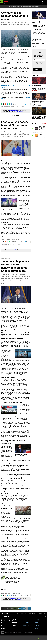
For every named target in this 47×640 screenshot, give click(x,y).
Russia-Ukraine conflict (6, 246)
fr (9, 613)
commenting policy (13, 110)
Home (3, 9)
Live (24, 619)
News (2, 619)
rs (10, 613)
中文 (12, 613)
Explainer (6, 589)
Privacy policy (37, 620)
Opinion (13, 620)
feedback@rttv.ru (20, 111)
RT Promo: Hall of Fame (39, 623)
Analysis (14, 619)
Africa (2, 625)
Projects (14, 625)
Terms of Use (37, 619)
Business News (7, 9)
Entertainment (15, 622)
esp (4, 613)
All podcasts (43, 123)
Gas (13, 106)
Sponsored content (27, 625)
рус (6, 613)
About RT (36, 622)
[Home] (1, 1)
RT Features (35, 75)
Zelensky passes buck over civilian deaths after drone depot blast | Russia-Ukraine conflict (24, 6)
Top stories (34, 10)
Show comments (15, 115)
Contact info (37, 625)
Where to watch (26, 622)
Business (3, 623)
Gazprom (17, 106)
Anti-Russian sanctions (6, 106)
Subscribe (37, 69)
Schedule (25, 623)
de (7, 613)
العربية (2, 613)
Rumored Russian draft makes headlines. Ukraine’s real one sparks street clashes (39, 117)
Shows (13, 623)
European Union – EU (6, 244)
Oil (15, 244)
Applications (26, 620)
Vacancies (36, 628)
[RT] (18, 613)
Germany (22, 106)
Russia (18, 244)
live (5, 1)
